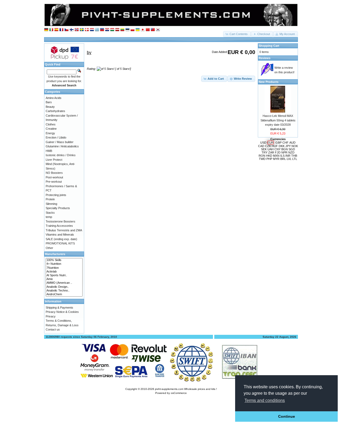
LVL (289, 158)
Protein (50, 199)
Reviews (264, 58)
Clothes (51, 124)
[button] (237, 34)
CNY (277, 149)
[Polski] (132, 30)
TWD (262, 158)
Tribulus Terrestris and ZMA (64, 230)
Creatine (51, 128)
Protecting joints (56, 195)
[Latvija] (117, 30)
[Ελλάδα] (97, 30)
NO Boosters (54, 172)
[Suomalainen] (71, 30)
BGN (284, 149)
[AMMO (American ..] (64, 283)
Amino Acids (53, 97)
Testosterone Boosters (60, 221)
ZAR (271, 152)
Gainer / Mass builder (59, 142)
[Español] (56, 30)
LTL (294, 158)
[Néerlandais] (92, 30)
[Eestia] (127, 30)
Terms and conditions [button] (264, 400)
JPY (288, 146)
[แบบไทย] (153, 30)
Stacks (50, 212)
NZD (291, 152)
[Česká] (66, 30)
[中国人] (148, 30)
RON (262, 155)
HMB (49, 150)
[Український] (137, 30)
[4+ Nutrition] (64, 264)
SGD (292, 149)
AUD (292, 142)
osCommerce (179, 393)
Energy (50, 133)
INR (287, 155)
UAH (270, 149)
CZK (268, 146)
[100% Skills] (64, 260)
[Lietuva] (122, 30)
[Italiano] (51, 30)
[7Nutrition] (64, 268)
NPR (284, 152)
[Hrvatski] (107, 30)
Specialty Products (58, 208)
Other (49, 248)
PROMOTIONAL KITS (60, 243)
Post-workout (54, 177)
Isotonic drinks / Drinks (61, 155)
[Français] (61, 30)
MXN (276, 155)
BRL (283, 158)
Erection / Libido (56, 137)
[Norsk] (77, 30)
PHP (269, 158)
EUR (270, 142)
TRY (264, 152)
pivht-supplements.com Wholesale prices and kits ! (186, 388)
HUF (275, 146)
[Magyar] (112, 30)
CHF (285, 142)
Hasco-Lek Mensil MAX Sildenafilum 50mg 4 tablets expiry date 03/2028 (278, 120)
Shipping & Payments (59, 307)
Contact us (53, 329)
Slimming (51, 203)
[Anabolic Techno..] (64, 291)
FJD (278, 152)
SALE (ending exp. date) (61, 239)
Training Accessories (59, 225)
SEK (264, 149)
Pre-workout (54, 181)
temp (49, 216)
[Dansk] (87, 30)
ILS (282, 155)
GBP (278, 142)
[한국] (158, 30)
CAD (261, 146)
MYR (276, 158)
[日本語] (143, 30)
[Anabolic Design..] (64, 287)
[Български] (102, 30)
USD (263, 142)
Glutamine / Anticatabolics (62, 146)
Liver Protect (54, 159)
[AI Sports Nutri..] (64, 275)
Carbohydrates (55, 111)
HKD (269, 155)
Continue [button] (286, 416)
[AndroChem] (64, 294)
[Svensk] (82, 30)
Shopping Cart (269, 45)
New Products (268, 81)
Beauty (50, 106)
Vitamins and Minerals (60, 234)
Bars (49, 102)
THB (294, 155)
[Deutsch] (46, 30)
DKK (282, 146)
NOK (295, 146)
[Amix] (64, 279)
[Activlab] (64, 272)
